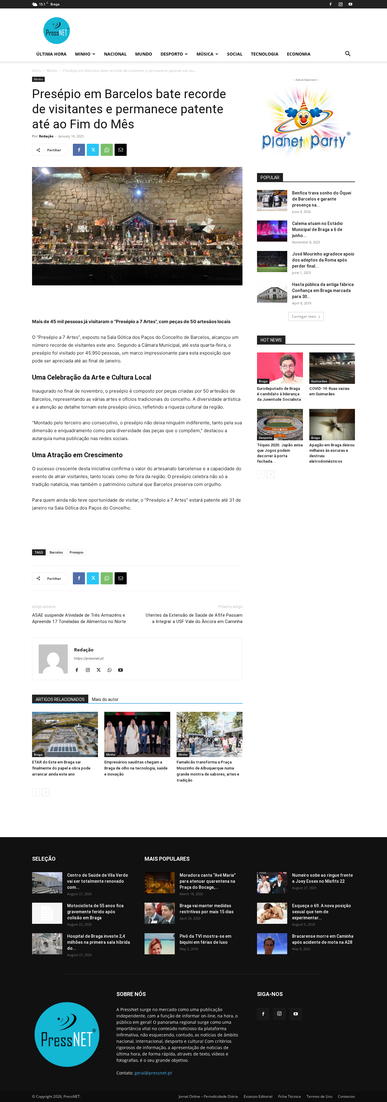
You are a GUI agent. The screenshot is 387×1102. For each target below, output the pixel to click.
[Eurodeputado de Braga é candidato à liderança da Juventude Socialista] (280, 368)
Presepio (76, 552)
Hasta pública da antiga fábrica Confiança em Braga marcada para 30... (323, 290)
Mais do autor (105, 699)
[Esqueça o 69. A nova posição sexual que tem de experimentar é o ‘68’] (272, 913)
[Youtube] (350, 4)
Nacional (115, 54)
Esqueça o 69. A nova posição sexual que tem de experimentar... (321, 911)
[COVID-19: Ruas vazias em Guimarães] (332, 368)
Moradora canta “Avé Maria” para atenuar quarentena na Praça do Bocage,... (208, 881)
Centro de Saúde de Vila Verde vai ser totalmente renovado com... (97, 881)
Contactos (346, 1096)
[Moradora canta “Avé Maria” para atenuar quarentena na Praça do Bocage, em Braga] (160, 882)
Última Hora (51, 54)
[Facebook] (330, 4)
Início (36, 70)
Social (234, 54)
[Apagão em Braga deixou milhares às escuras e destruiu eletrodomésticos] (332, 424)
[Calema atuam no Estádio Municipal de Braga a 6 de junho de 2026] (272, 231)
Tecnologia (264, 54)
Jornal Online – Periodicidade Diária (208, 1096)
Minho (82, 54)
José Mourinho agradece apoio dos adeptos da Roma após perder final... (323, 260)
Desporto (172, 54)
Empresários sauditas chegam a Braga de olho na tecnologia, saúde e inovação (135, 768)
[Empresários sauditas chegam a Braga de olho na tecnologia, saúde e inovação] (137, 734)
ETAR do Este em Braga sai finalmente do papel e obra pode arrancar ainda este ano (61, 768)
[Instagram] (340, 4)
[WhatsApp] (107, 150)
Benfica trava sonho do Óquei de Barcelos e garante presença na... (321, 199)
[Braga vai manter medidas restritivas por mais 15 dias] (160, 913)
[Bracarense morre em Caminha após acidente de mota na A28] (272, 943)
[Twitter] (93, 150)
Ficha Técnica (289, 1096)
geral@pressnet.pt (153, 1073)
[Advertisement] (137, 302)
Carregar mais (304, 316)
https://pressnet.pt (89, 658)
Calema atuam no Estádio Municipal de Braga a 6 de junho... (317, 229)
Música (205, 54)
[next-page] (45, 792)
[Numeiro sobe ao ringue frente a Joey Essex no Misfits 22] (272, 882)
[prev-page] (36, 792)
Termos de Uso (319, 1096)
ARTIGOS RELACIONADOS (60, 699)
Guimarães (319, 381)
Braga (38, 754)
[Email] (121, 150)
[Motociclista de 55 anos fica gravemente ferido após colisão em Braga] (47, 913)
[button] (347, 54)
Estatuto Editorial (258, 1096)
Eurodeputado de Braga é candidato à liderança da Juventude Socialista (279, 394)
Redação (46, 136)
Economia (299, 54)
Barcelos (56, 552)
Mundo (143, 54)
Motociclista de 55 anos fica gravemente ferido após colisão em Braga (95, 911)
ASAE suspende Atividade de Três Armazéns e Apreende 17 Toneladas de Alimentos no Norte (79, 618)
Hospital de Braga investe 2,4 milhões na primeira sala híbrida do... (98, 942)
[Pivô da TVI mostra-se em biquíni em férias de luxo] (160, 943)
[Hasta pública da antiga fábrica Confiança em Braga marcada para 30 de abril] (272, 292)
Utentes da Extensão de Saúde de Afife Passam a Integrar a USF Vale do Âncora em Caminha (194, 618)
